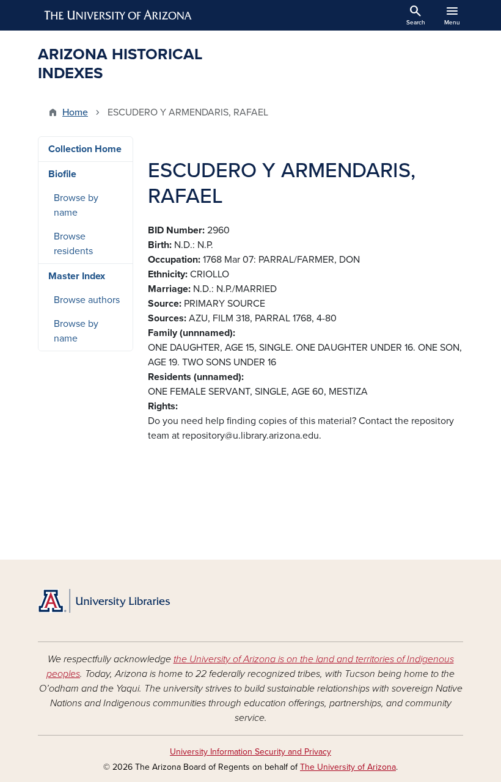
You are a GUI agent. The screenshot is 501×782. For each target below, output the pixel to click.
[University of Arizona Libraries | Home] (104, 601)
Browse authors (87, 300)
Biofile (62, 174)
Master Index (76, 276)
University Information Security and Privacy (250, 752)
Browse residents (73, 243)
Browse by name (76, 205)
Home (75, 112)
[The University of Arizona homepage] (119, 15)
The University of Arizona (348, 767)
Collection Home (85, 149)
